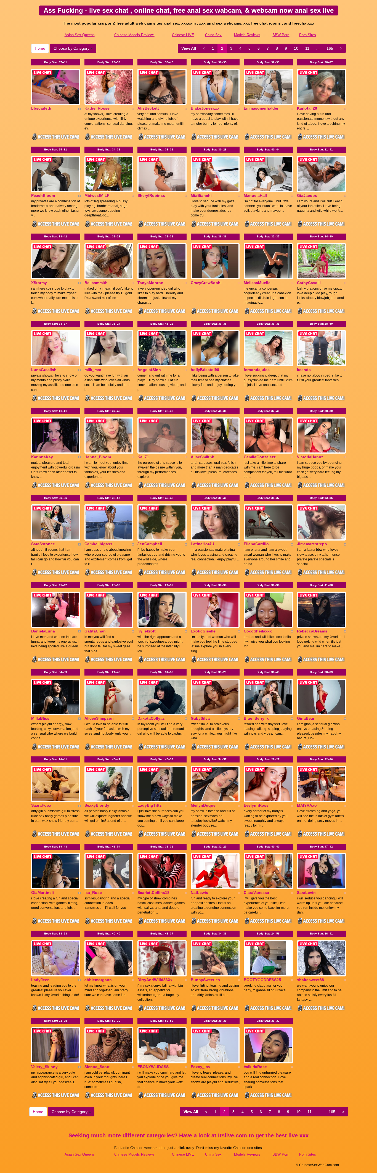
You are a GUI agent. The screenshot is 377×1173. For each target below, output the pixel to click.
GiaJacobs (307, 195)
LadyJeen (40, 980)
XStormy (39, 282)
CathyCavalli (309, 282)
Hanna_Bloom (97, 457)
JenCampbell (149, 544)
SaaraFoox (41, 805)
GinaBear (305, 718)
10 (296, 48)
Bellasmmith (96, 282)
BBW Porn (280, 35)
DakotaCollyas (151, 718)
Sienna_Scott (97, 1067)
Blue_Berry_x (256, 718)
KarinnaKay (42, 457)
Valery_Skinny (44, 1067)
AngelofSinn (149, 369)
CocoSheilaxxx (258, 631)
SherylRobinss (151, 195)
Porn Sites (307, 35)
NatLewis (199, 892)
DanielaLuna (43, 631)
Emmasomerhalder (261, 108)
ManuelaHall (255, 195)
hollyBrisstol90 (205, 369)
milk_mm (92, 369)
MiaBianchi (201, 195)
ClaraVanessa (256, 892)
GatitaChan (95, 631)
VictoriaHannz (310, 457)
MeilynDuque (203, 805)
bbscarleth (41, 108)
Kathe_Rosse (97, 108)
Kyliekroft (146, 631)
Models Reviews (247, 35)
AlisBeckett (148, 108)
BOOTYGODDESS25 (262, 980)
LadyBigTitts (149, 805)
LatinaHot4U (202, 544)
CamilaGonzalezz (260, 457)
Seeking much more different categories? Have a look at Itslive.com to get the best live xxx (188, 1135)
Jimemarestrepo (312, 544)
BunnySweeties (205, 980)
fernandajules (257, 369)
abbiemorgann (98, 980)
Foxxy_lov (200, 1067)
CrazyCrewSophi (206, 282)
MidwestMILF (97, 195)
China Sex (213, 35)
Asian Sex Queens (80, 35)
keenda (304, 369)
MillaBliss (40, 718)
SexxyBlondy (96, 805)
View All (188, 48)
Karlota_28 (307, 108)
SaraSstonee (43, 544)
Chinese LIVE (183, 35)
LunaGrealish (44, 369)
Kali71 (143, 457)
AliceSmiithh (202, 457)
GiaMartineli (42, 892)
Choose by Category (72, 48)
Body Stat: (55, 62)
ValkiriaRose (255, 1067)
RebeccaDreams (312, 631)
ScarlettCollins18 (153, 892)
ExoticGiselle (203, 631)
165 (329, 48)
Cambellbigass (98, 544)
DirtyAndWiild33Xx (154, 980)
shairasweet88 (310, 980)
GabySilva (200, 718)
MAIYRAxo (307, 805)
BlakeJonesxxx (205, 108)
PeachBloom (43, 195)
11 (307, 48)
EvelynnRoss (256, 805)
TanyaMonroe (150, 282)
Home (40, 48)
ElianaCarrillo (256, 544)
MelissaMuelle (257, 282)
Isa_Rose (93, 892)
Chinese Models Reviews (134, 35)
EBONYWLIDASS (153, 1067)
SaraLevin (306, 892)
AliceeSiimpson (99, 718)
